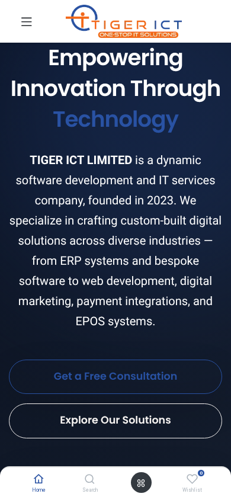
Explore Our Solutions (115, 421)
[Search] (89, 480)
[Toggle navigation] (26, 21)
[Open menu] (141, 483)
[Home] (38, 480)
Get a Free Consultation (116, 377)
